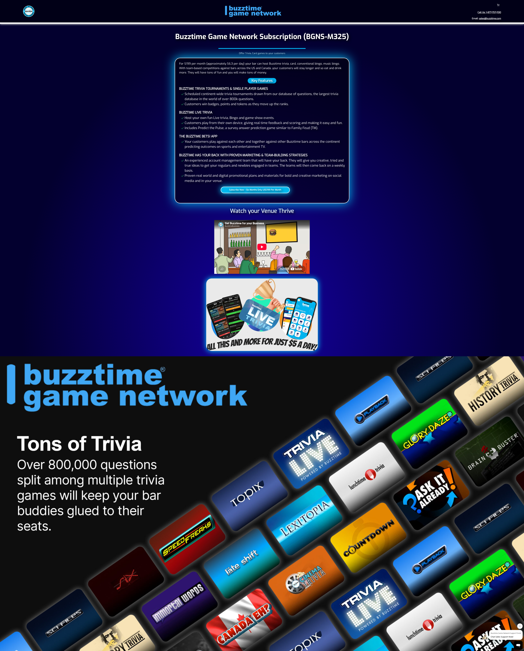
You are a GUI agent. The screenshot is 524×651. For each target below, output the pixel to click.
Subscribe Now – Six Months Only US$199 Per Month (255, 189)
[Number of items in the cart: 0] (498, 5)
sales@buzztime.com (490, 18)
